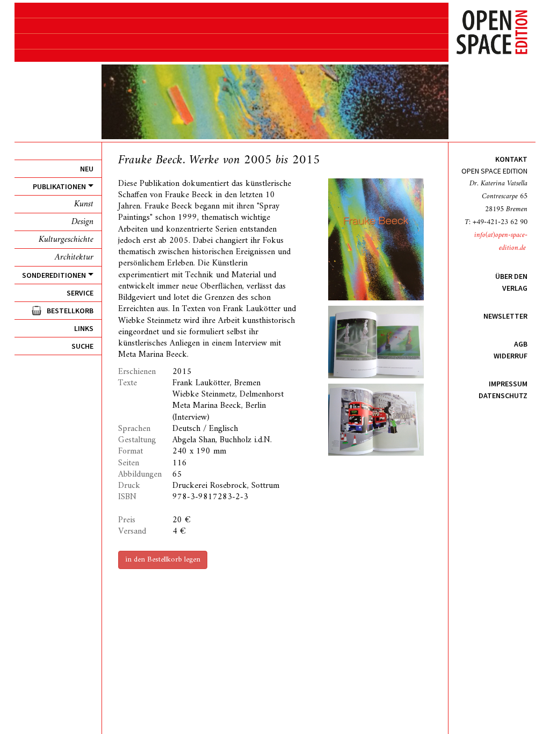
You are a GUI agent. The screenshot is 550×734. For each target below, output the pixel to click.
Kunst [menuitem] (83, 204)
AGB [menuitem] (520, 344)
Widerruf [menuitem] (510, 356)
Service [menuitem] (80, 293)
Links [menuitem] (83, 328)
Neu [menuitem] (86, 169)
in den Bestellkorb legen (162, 559)
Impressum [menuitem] (508, 383)
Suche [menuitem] (82, 346)
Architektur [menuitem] (74, 257)
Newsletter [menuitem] (505, 316)
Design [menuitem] (82, 221)
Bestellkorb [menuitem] (70, 310)
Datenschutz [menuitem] (503, 395)
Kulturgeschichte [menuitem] (66, 239)
